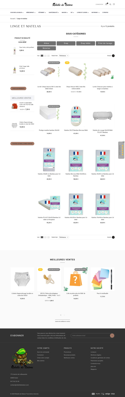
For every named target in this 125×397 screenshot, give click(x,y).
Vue (38, 55)
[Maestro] (93, 394)
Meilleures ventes (21, 98)
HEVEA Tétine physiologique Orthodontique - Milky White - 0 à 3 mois (49, 295)
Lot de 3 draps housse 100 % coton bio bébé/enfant (49, 87)
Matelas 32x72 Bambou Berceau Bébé (76, 130)
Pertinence (63, 56)
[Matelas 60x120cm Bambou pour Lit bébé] (76, 203)
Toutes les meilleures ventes (22, 143)
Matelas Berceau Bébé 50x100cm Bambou (76, 175)
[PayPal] (98, 394)
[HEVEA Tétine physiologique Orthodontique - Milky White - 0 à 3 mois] (49, 279)
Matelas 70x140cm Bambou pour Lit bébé (102, 218)
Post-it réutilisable (102, 293)
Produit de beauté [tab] (22, 38)
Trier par (54, 55)
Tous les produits (18, 88)
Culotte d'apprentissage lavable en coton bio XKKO (26, 123)
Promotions (67, 352)
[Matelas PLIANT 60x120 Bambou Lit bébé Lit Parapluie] (49, 203)
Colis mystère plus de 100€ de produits (75, 294)
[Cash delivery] (107, 394)
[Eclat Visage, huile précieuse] (14, 69)
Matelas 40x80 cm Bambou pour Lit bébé (49, 175)
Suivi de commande (43, 352)
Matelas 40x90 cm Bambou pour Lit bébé (102, 175)
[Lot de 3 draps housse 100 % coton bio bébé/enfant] (49, 72)
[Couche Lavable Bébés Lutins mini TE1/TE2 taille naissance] (14, 106)
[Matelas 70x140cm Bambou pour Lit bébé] (102, 203)
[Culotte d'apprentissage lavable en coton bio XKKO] (14, 125)
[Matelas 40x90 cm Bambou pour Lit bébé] (102, 159)
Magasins (94, 369)
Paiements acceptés (97, 361)
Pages (109, 55)
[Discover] (103, 394)
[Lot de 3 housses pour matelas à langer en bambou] (102, 72)
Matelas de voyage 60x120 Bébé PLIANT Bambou (103, 131)
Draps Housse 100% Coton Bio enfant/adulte (76, 87)
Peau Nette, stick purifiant (26, 47)
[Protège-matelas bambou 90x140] (49, 116)
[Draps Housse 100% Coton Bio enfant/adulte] (76, 72)
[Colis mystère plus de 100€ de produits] (76, 279)
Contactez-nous (95, 363)
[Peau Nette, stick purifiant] (14, 50)
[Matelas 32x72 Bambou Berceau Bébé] (76, 116)
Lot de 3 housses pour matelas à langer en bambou (103, 87)
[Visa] (113, 394)
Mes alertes (40, 361)
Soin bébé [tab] (22, 42)
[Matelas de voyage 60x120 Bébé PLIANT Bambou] (102, 116)
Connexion (99, 4)
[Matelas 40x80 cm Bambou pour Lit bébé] (49, 159)
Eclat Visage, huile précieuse (24, 67)
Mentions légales (96, 355)
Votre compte (43, 348)
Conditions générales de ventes (100, 358)
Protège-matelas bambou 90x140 (49, 130)
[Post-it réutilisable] (102, 279)
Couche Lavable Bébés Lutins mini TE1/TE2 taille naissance (26, 104)
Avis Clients (120, 150)
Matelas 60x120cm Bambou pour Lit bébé (76, 218)
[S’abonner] (112, 335)
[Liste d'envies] (114, 4)
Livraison (93, 352)
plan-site (93, 366)
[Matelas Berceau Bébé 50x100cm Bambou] (76, 159)
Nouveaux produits (69, 355)
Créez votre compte (43, 358)
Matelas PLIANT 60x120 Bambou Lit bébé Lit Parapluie (49, 218)
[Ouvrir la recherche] (110, 4)
